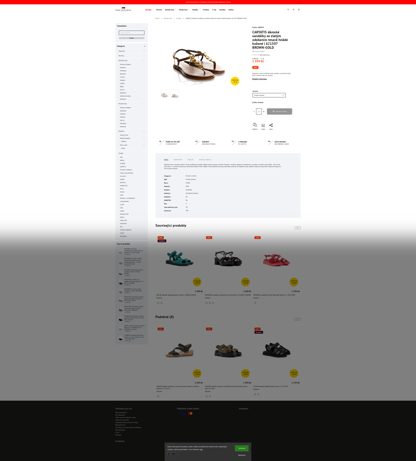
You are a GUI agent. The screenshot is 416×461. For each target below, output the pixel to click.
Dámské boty (123, 60)
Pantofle (122, 80)
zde (201, 449)
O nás (117, 432)
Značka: (258, 27)
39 (158, 303)
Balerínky (123, 74)
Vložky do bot (124, 135)
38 (158, 396)
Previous (296, 228)
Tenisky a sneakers (125, 64)
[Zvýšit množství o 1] (264, 112)
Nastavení (171, 454)
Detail (158, 292)
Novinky (121, 56)
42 (209, 394)
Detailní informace (259, 79)
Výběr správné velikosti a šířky (125, 417)
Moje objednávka (121, 412)
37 (255, 305)
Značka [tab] (205, 160)
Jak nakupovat (120, 415)
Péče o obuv (123, 145)
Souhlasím (241, 448)
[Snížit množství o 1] (254, 112)
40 (161, 303)
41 (164, 303)
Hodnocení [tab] (178, 160)
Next (300, 228)
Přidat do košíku (281, 111)
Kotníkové (123, 99)
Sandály (122, 77)
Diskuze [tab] (190, 160)
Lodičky (122, 83)
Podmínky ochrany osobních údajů (126, 422)
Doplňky (121, 131)
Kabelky (123, 141)
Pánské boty (123, 104)
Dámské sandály (191, 176)
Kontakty (118, 435)
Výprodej (122, 51)
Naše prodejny (120, 430)
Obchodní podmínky (122, 420)
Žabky (122, 86)
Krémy (123, 148)
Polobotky (123, 71)
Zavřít (285, 133)
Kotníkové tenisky (125, 96)
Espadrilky (123, 93)
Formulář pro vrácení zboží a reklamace (128, 427)
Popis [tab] (166, 160)
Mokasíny (123, 67)
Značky (121, 153)
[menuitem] (150, 9)
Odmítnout (241, 455)
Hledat (131, 38)
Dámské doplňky (125, 138)
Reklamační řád (120, 425)
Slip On (122, 90)
